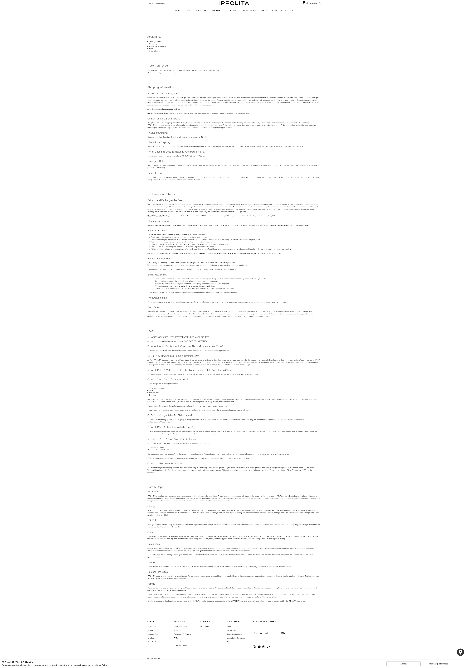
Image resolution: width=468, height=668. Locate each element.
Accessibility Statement (236, 638)
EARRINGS (216, 10)
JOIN (283, 633)
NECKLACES (232, 10)
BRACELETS (249, 10)
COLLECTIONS (182, 10)
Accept (403, 664)
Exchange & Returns (157, 46)
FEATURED (200, 10)
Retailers (150, 638)
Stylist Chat (151, 626)
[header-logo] (234, 3)
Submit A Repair (180, 646)
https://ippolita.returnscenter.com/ (191, 235)
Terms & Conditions (234, 634)
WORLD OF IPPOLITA (282, 10)
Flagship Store (153, 634)
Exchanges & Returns (182, 634)
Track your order (155, 41)
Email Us (151, 630)
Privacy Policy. (101, 665)
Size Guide (204, 626)
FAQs (151, 48)
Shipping (153, 44)
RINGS (264, 10)
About (229, 626)
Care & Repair (155, 51)
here (153, 73)
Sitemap (230, 642)
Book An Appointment (156, 3)
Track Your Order (180, 626)
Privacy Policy (232, 630)
